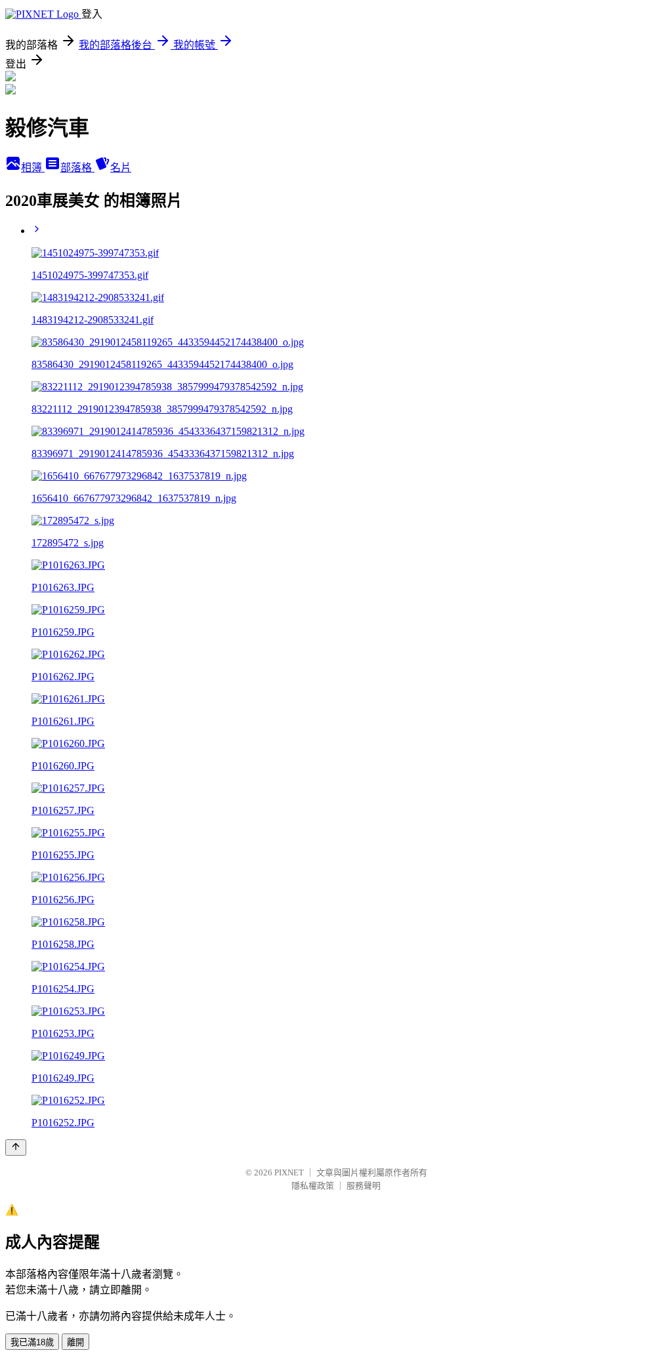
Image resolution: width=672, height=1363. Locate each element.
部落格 (77, 167)
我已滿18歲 (32, 1342)
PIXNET (289, 1172)
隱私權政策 (312, 1185)
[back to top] (15, 1147)
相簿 (33, 167)
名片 (120, 167)
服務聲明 (363, 1185)
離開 (75, 1342)
